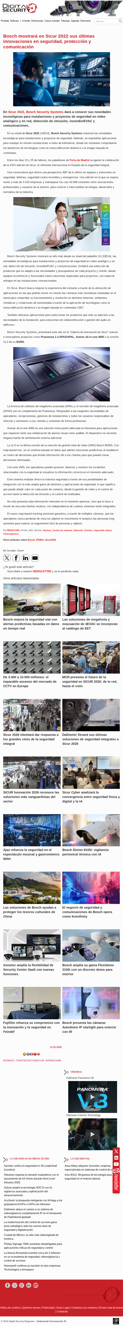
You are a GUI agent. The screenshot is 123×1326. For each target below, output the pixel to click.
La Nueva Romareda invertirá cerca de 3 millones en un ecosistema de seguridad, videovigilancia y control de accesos (32, 1257)
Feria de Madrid (80, 160)
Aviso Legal (63, 1307)
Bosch (31, 539)
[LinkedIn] (25, 558)
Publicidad (48, 1307)
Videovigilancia (11, 534)
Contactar (62, 1311)
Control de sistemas (62, 530)
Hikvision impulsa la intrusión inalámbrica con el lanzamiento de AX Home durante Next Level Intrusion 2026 (31, 1178)
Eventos (89, 530)
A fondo (26, 20)
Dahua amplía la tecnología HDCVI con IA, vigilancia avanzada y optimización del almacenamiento (28, 1191)
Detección (78, 530)
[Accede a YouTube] (116, 1164)
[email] (35, 558)
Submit (120, 21)
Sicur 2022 (16, 112)
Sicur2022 (50, 539)
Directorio (85, 20)
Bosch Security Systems (44, 112)
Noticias (14, 20)
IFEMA (40, 539)
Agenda (75, 20)
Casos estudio (52, 20)
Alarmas (47, 530)
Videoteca (76, 1071)
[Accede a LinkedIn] (116, 1157)
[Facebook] (16, 558)
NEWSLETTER (42, 571)
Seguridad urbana (103, 530)
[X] (7, 558)
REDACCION (13, 530)
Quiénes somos (31, 1307)
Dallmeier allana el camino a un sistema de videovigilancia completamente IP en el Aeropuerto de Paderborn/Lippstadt (33, 1213)
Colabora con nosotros (84, 1307)
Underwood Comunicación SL (52, 1321)
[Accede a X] (116, 1151)
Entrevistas (37, 20)
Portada (5, 20)
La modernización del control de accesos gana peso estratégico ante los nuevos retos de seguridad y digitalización (30, 1226)
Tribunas (65, 20)
